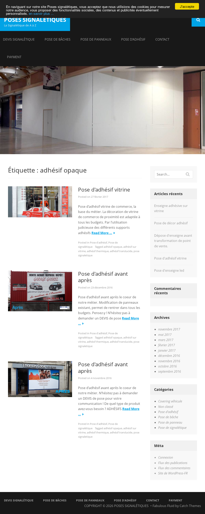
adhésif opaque (113, 247)
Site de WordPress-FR (173, 473)
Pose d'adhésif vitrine (104, 189)
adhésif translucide (121, 251)
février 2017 (166, 345)
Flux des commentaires (174, 468)
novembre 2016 (169, 361)
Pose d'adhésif (98, 242)
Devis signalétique (19, 39)
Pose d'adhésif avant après (103, 277)
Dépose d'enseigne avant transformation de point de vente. (173, 240)
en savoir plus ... (41, 13)
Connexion (165, 457)
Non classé (165, 406)
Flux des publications (172, 463)
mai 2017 (165, 334)
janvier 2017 (167, 350)
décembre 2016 (169, 355)
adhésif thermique (98, 251)
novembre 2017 (169, 329)
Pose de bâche (168, 417)
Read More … (101, 233)
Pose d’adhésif (133, 39)
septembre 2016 (169, 371)
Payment (14, 57)
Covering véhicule (170, 401)
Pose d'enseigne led (169, 270)
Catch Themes (190, 506)
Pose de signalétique (172, 427)
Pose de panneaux (95, 39)
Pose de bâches (57, 39)
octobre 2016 (167, 366)
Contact (162, 39)
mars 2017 (165, 340)
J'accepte (187, 6)
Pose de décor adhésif (171, 223)
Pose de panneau (170, 422)
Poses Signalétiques (35, 19)
